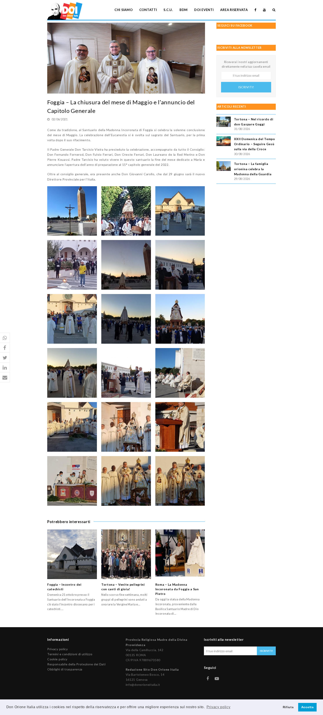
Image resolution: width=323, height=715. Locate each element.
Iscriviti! (246, 87)
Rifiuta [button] (288, 707)
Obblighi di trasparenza (64, 669)
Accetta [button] (307, 707)
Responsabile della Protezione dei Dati (76, 664)
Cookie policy (57, 659)
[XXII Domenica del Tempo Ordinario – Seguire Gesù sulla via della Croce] (223, 141)
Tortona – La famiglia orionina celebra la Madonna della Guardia (253, 169)
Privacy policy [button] (218, 707)
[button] (5, 338)
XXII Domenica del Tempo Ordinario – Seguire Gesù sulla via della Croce (254, 144)
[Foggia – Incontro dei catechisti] (72, 554)
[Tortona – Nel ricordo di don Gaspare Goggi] (223, 122)
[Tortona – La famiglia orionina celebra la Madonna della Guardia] (223, 166)
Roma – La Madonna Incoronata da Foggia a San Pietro (177, 589)
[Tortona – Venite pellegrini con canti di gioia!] (126, 554)
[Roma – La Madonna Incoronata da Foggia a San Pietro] (180, 554)
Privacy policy (57, 649)
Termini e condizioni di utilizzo (69, 654)
